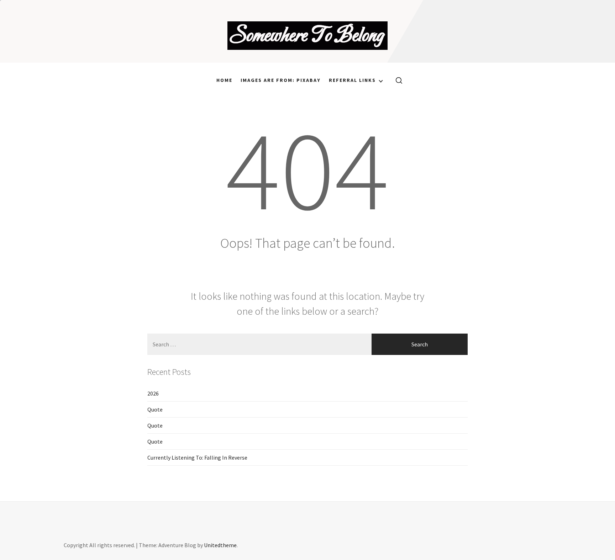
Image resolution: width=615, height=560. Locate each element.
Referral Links (352, 80)
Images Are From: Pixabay (281, 80)
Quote (155, 409)
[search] (396, 80)
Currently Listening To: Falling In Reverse (197, 457)
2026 (153, 393)
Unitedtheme (220, 545)
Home (224, 80)
